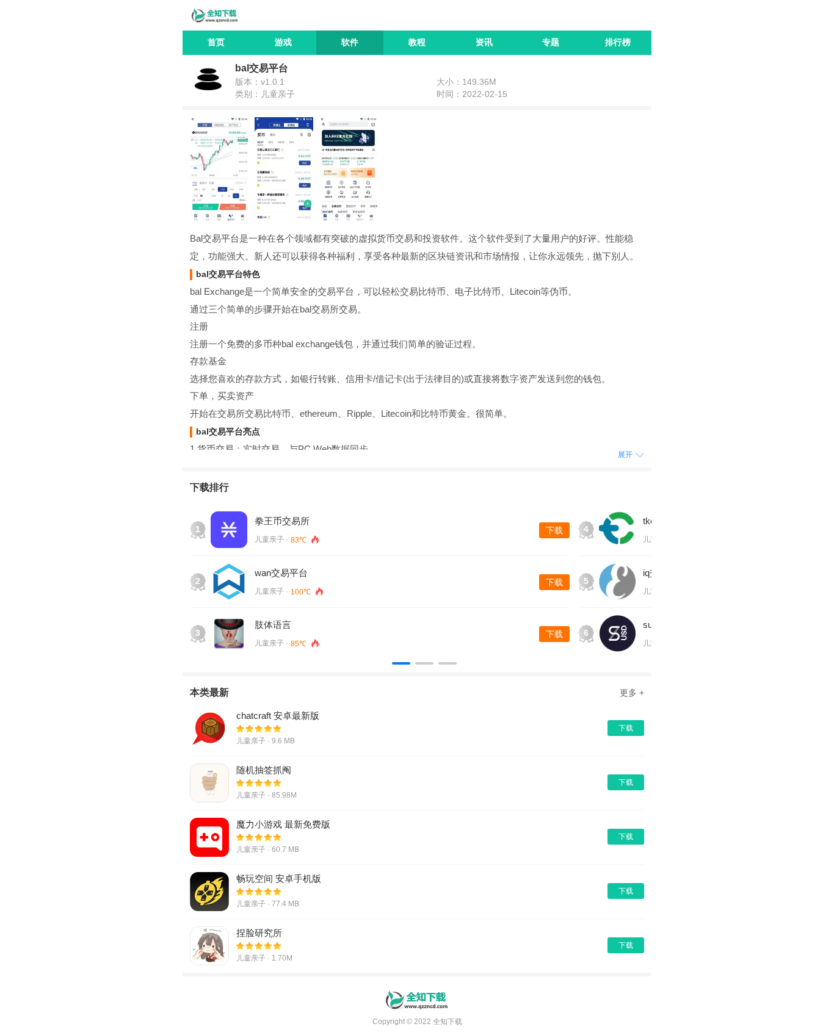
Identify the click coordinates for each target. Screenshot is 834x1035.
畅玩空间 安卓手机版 (278, 878)
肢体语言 (273, 624)
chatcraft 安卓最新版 (277, 715)
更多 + (632, 693)
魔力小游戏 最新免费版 (283, 824)
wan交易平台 (281, 573)
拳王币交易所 (282, 521)
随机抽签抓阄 (263, 770)
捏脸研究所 (259, 933)
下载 (554, 530)
